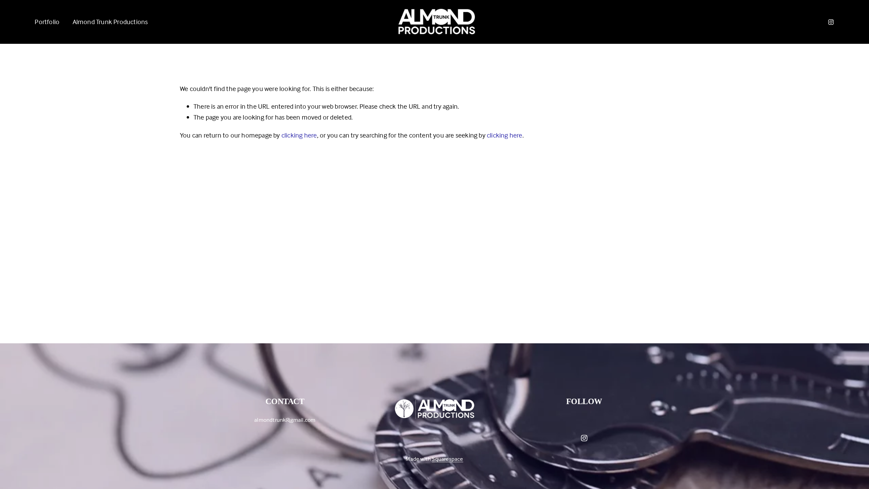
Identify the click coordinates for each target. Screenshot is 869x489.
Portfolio (47, 21)
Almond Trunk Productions (110, 21)
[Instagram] (831, 22)
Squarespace (447, 459)
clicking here (299, 135)
